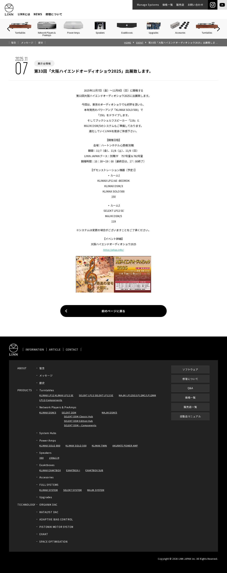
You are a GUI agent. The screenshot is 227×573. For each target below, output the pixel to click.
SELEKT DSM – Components (80, 425)
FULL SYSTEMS (49, 484)
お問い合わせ (195, 4)
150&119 (54, 457)
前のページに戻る (113, 311)
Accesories (46, 477)
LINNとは (24, 14)
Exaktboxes (46, 465)
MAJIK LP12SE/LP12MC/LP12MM (137, 395)
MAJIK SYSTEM (95, 490)
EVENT (139, 42)
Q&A (190, 388)
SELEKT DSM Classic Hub (78, 416)
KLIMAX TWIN (99, 445)
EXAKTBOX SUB (94, 470)
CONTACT (72, 349)
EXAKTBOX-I (73, 470)
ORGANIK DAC (48, 504)
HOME (127, 42)
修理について (54, 14)
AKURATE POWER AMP (125, 445)
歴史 (40, 42)
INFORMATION (35, 349)
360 (41, 457)
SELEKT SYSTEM (72, 490)
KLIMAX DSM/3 (47, 412)
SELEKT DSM (69, 412)
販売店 (180, 4)
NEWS (38, 14)
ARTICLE (55, 349)
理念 (13, 42)
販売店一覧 (190, 407)
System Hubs (47, 433)
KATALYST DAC (49, 512)
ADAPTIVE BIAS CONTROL (56, 519)
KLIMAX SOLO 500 (76, 445)
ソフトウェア (190, 369)
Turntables (46, 390)
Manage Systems (148, 4)
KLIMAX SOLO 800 (49, 445)
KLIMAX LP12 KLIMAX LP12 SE (56, 395)
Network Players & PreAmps (57, 407)
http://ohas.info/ (113, 250)
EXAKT (43, 534)
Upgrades (45, 497)
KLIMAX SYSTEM (48, 490)
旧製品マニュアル (190, 416)
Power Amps (47, 440)
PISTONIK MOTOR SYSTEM (56, 527)
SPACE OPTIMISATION (53, 541)
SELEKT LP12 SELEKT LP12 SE (96, 395)
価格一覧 (167, 4)
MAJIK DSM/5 (109, 412)
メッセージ (27, 42)
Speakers (45, 452)
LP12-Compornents (50, 400)
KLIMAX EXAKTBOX (50, 470)
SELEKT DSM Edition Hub (78, 421)
